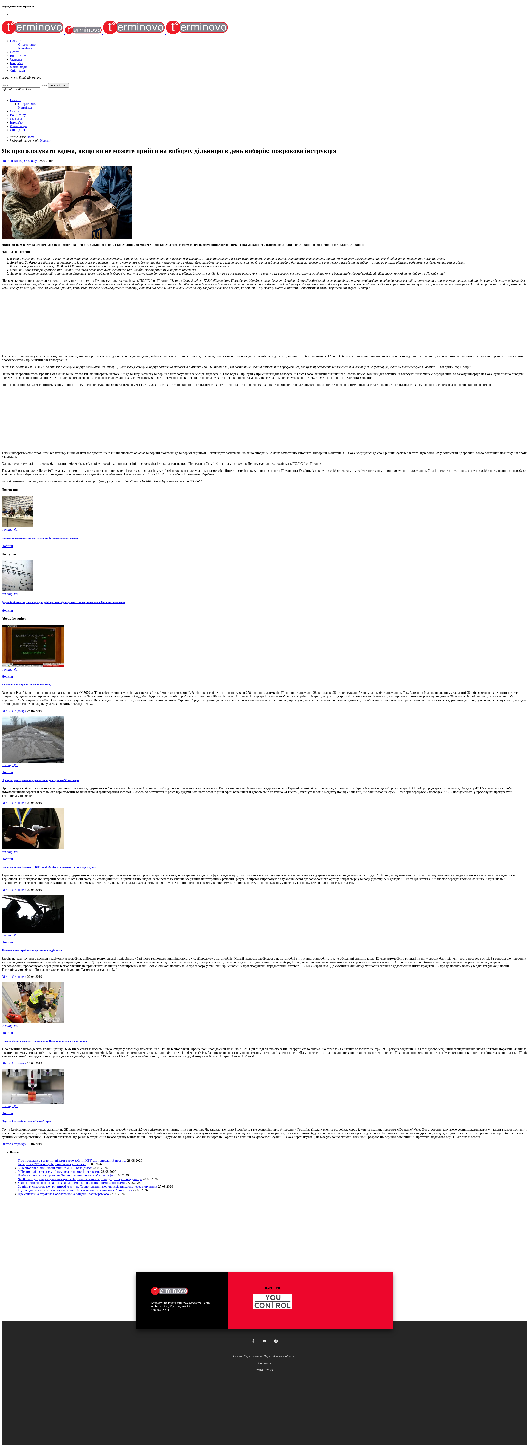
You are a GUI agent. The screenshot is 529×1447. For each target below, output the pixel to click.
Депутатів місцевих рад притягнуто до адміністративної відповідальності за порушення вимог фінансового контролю (63, 602)
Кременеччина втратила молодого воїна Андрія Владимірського (63, 1194)
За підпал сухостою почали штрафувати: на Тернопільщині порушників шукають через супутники (87, 1186)
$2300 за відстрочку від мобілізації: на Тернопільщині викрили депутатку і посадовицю (80, 1179)
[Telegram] (276, 1341)
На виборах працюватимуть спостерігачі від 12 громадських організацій (40, 538)
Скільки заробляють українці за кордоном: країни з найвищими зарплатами (71, 1182)
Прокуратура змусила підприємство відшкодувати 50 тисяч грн (40, 780)
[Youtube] (264, 1341)
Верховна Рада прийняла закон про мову (26, 684)
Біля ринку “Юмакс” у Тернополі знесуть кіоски (52, 1164)
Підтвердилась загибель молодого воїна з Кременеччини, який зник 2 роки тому (75, 1190)
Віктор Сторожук (26, 161)
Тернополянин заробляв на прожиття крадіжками (32, 950)
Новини (7, 161)
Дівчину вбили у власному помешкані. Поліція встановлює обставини (44, 1040)
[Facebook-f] (253, 1341)
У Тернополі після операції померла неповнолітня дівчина (59, 1171)
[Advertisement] (126, 322)
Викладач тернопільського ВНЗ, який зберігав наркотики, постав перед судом (49, 867)
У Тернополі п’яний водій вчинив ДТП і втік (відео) (55, 1168)
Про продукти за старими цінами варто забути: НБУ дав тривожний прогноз (72, 1160)
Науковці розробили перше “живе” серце (26, 1121)
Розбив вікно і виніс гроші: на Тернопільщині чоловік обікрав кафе (65, 1175)
